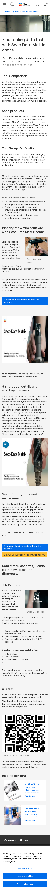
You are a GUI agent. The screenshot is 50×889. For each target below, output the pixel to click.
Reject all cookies (25, 876)
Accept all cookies (25, 884)
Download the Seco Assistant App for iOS (24, 554)
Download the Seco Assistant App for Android (22, 547)
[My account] (46, 4)
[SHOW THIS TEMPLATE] (6, 444)
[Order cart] (37, 4)
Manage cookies (25, 868)
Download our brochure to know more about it (23, 301)
